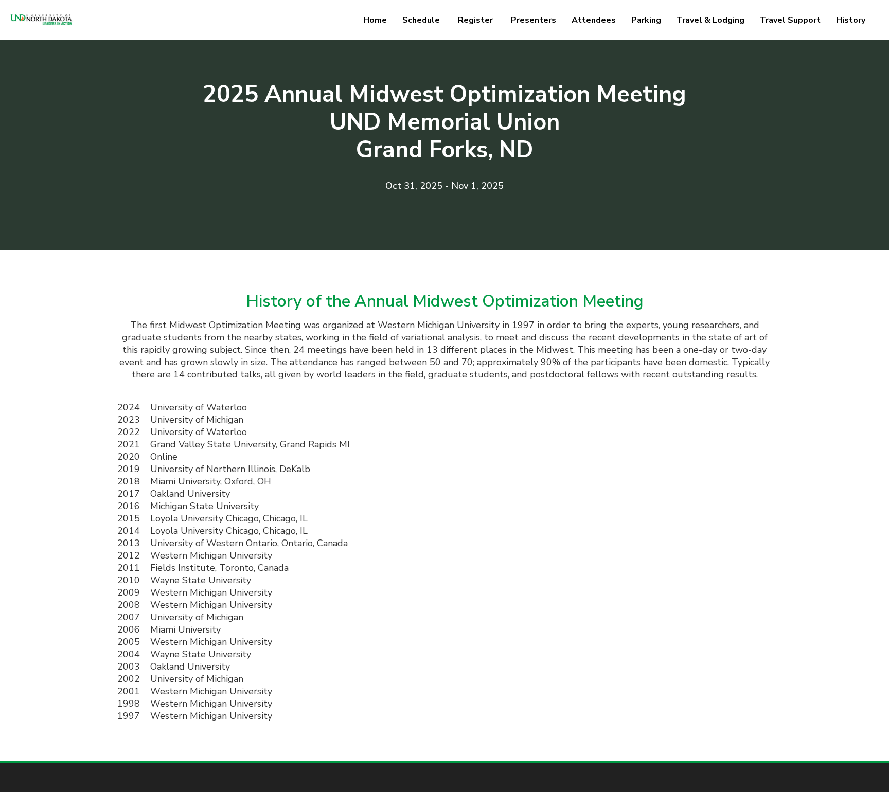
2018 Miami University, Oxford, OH (194, 481)
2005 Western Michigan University (194, 642)
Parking (646, 20)
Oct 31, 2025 (413, 185)
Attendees (594, 20)
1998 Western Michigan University (194, 703)
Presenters (533, 20)
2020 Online (147, 457)
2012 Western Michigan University (194, 555)
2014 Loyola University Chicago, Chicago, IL (212, 531)
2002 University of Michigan (180, 679)
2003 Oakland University (173, 666)
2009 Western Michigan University (194, 592)
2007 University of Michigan (180, 617)
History (850, 20)
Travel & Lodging (710, 20)
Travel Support (790, 20)
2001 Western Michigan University (194, 691)
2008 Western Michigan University (194, 605)
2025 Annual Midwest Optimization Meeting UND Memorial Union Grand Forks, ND (444, 122)
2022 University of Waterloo (182, 432)
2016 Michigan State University (188, 506)
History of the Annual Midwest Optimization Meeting (445, 301)
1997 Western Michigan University (194, 716)
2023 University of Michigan (180, 419)
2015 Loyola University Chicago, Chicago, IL (212, 518)
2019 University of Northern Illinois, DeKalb (213, 469)
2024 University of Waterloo (182, 407)
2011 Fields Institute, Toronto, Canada (203, 568)
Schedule (421, 20)
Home (375, 20)
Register (475, 20)
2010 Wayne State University (184, 580)
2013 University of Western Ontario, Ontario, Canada (232, 543)
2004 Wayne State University (184, 654)
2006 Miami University (169, 629)
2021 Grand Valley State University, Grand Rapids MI (233, 444)
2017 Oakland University (173, 494)
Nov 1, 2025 (477, 185)
